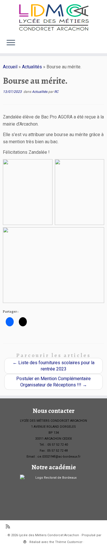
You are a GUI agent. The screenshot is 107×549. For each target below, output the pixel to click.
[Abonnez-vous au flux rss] (9, 527)
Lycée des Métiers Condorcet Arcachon (49, 535)
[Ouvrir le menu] (11, 43)
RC (56, 92)
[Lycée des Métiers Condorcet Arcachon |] (53, 17)
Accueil (10, 66)
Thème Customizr (68, 542)
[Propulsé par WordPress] (25, 541)
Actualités (32, 66)
